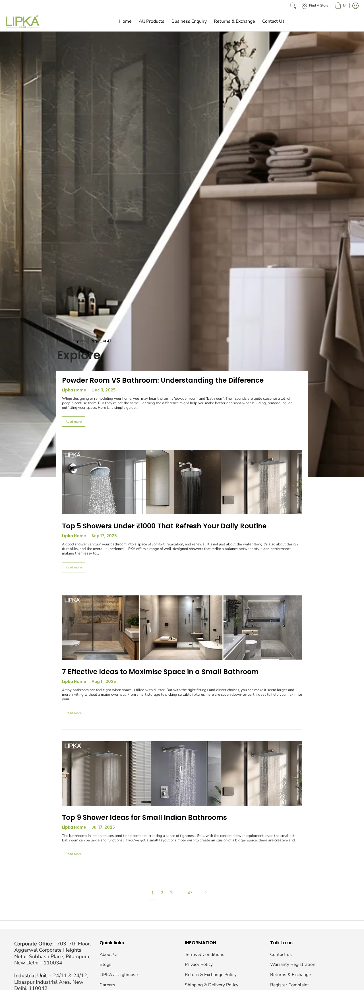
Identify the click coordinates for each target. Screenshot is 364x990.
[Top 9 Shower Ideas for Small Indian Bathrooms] (182, 773)
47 (190, 893)
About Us (109, 954)
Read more (73, 421)
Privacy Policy (199, 964)
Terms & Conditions (204, 954)
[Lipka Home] (23, 21)
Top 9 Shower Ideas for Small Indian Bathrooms (144, 817)
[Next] (208, 893)
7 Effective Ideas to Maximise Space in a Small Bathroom (160, 671)
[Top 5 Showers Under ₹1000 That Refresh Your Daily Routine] (182, 482)
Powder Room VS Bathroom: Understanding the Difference (163, 380)
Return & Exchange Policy (211, 975)
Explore (79, 341)
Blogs (105, 964)
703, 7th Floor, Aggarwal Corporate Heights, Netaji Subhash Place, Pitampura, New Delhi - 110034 (52, 953)
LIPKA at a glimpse (119, 975)
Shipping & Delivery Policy (211, 985)
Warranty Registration (292, 964)
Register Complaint (289, 985)
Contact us (281, 954)
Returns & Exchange (290, 975)
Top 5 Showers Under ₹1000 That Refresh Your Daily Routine (164, 526)
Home (62, 341)
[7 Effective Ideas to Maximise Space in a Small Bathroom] (182, 627)
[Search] (293, 5)
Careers (107, 985)
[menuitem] (340, 5)
